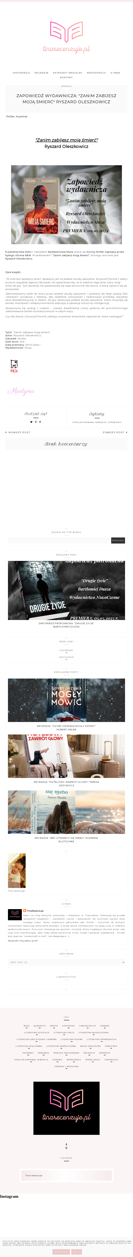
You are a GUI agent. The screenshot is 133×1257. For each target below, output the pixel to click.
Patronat (28, 1053)
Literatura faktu (64, 1033)
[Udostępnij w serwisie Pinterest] (40, 422)
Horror (104, 1026)
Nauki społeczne (90, 1046)
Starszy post (113, 432)
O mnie (115, 72)
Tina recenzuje (33, 1175)
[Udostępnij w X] (31, 422)
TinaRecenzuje (35, 910)
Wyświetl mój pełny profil (23, 940)
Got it (76, 1252)
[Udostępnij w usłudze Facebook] (36, 422)
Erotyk (54, 1026)
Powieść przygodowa (66, 1053)
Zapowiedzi (21, 72)
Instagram (66, 657)
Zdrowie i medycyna (66, 1066)
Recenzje (42, 72)
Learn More (61, 1252)
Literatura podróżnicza (101, 1039)
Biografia (40, 1026)
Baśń (27, 1026)
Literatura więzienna (29, 1046)
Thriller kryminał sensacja (89, 422)
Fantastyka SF (87, 1026)
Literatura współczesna (61, 1046)
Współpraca (96, 72)
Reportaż (104, 1053)
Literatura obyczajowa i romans (37, 1039)
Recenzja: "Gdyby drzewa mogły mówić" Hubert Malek (66, 728)
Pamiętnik (111, 1046)
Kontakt (66, 77)
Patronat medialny (67, 72)
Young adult (92, 1060)
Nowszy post (19, 432)
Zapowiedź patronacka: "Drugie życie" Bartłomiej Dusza (66, 625)
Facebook (66, 650)
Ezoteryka (68, 1026)
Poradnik (43, 1053)
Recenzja (89, 1053)
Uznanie (57, 1060)
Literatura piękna (72, 1039)
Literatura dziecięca (37, 1033)
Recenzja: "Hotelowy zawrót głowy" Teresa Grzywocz (66, 784)
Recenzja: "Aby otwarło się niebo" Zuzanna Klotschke (66, 839)
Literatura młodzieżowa (94, 1033)
